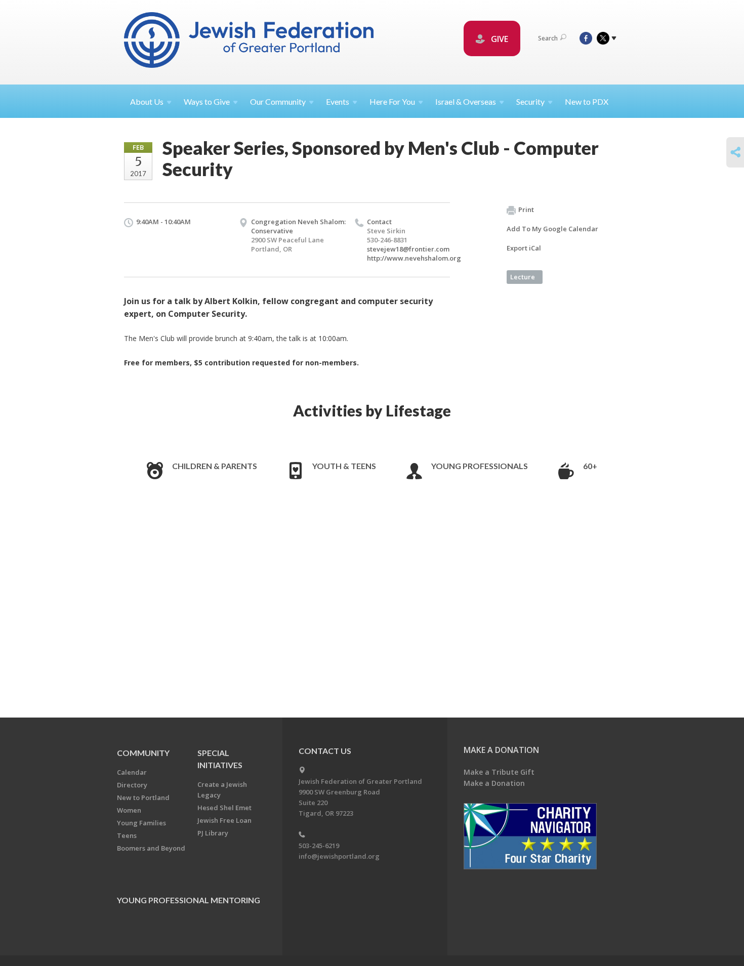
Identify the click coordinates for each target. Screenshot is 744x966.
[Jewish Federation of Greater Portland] (250, 41)
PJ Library (212, 832)
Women (129, 810)
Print (526, 209)
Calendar (132, 772)
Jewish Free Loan (224, 820)
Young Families (141, 822)
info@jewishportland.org (339, 856)
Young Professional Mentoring (188, 900)
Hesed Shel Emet (224, 807)
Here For (392, 101)
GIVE (498, 39)
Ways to (207, 101)
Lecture (522, 276)
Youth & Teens (344, 466)
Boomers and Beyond (151, 848)
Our (278, 101)
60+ (590, 466)
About (146, 101)
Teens (127, 835)
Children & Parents (214, 466)
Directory (132, 784)
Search (548, 38)
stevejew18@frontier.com (408, 249)
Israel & (465, 101)
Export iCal (524, 248)
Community (143, 753)
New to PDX (586, 101)
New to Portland (143, 797)
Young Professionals (479, 466)
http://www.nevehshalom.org (414, 258)
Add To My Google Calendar (552, 228)
